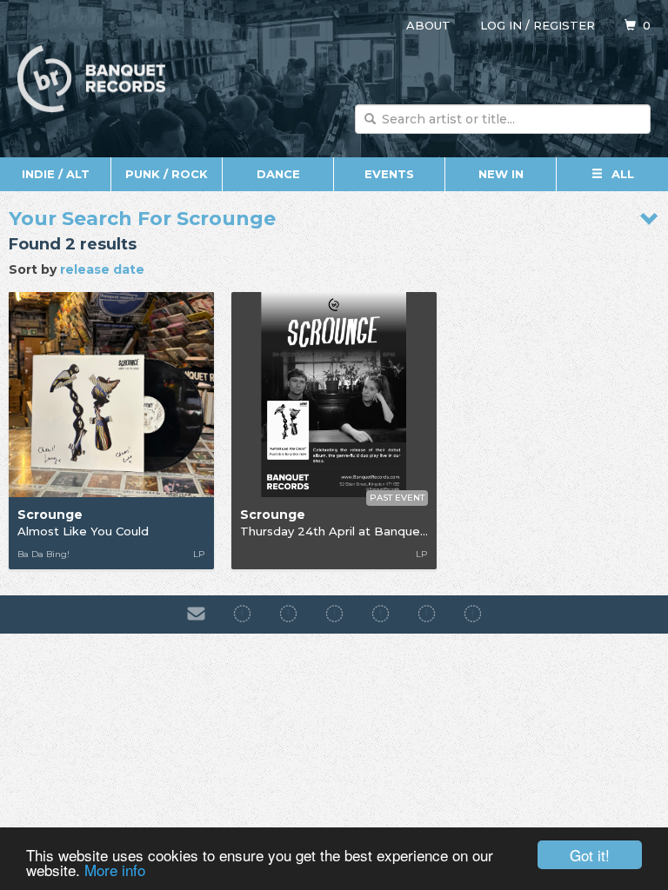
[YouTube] (473, 614)
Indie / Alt (56, 174)
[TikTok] (334, 614)
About (428, 25)
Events (389, 174)
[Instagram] (288, 614)
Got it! (590, 855)
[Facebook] (242, 614)
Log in (501, 25)
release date (102, 269)
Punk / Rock (166, 174)
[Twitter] (380, 614)
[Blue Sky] (427, 614)
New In (501, 174)
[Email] (196, 614)
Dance (278, 174)
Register (564, 25)
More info (114, 869)
